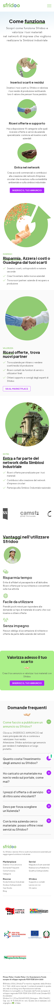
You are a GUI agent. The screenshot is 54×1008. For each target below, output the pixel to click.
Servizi (32, 861)
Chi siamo (33, 888)
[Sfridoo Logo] (11, 5)
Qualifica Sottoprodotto (39, 871)
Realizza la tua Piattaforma (39, 868)
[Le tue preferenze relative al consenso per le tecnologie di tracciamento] (51, 756)
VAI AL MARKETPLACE (16, 388)
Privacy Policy (8, 977)
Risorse (7, 879)
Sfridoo (33, 879)
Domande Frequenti (11, 868)
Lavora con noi (35, 885)
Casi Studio (7, 888)
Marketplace (9, 861)
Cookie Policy (20, 977)
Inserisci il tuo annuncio (12, 865)
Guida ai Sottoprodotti (12, 885)
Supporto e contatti (37, 882)
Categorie (7, 874)
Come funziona (9, 871)
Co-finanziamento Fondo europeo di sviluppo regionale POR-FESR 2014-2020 (24, 978)
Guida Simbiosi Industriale (13, 882)
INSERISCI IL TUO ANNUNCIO (27, 190)
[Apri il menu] (49, 6)
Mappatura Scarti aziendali (39, 865)
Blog (5, 891)
